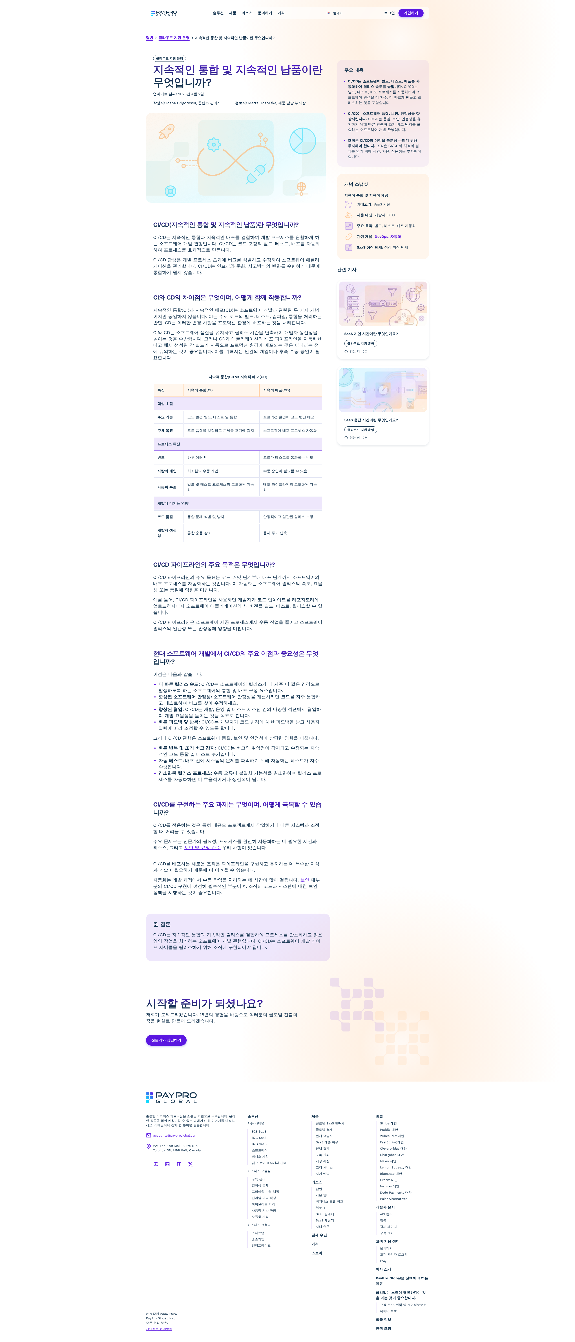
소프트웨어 (260, 1150)
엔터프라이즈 (261, 1245)
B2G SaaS (259, 1144)
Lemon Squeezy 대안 (396, 1167)
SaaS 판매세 (325, 1214)
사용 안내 (323, 1195)
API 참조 (386, 1214)
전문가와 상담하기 (166, 1040)
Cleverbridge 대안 (393, 1148)
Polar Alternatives (393, 1199)
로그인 (389, 13)
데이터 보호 (388, 1311)
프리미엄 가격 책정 (265, 1191)
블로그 (320, 1208)
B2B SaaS (259, 1131)
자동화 (395, 236)
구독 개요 (387, 1233)
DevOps (381, 236)
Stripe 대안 (388, 1123)
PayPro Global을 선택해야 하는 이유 (402, 1281)
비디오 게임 (260, 1156)
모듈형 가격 (260, 1217)
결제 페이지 (388, 1226)
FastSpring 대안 (392, 1142)
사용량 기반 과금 (264, 1210)
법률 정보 (383, 1319)
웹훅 (383, 1220)
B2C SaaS (259, 1137)
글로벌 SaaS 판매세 (330, 1123)
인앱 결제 (323, 1148)
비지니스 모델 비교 (329, 1201)
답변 (149, 37)
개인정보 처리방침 (159, 1329)
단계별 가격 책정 (264, 1198)
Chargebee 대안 (392, 1155)
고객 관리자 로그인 (393, 1254)
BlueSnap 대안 (391, 1173)
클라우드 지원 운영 (174, 37)
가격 (281, 13)
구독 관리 (258, 1179)
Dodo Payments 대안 (395, 1192)
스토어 (317, 1253)
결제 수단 (319, 1235)
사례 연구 (323, 1226)
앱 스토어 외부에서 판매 (269, 1163)
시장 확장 (323, 1161)
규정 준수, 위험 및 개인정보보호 (403, 1305)
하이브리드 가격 (263, 1204)
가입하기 (411, 13)
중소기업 (258, 1239)
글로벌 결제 (324, 1129)
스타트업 (258, 1233)
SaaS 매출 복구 (327, 1142)
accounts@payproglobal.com (175, 1135)
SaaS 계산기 (325, 1220)
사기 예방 (323, 1173)
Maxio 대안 (388, 1161)
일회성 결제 (260, 1185)
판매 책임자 (324, 1136)
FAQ (383, 1261)
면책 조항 (383, 1328)
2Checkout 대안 (392, 1136)
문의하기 (265, 13)
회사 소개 (383, 1269)
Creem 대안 (389, 1180)
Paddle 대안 (389, 1129)
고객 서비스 (324, 1167)
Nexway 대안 (389, 1186)
